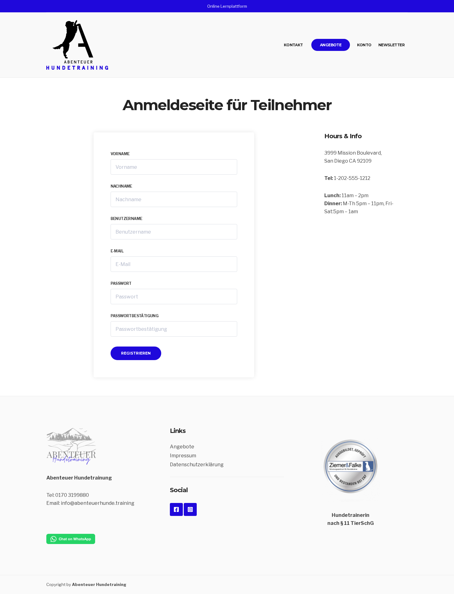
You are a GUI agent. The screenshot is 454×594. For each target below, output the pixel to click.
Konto (364, 45)
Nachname (121, 186)
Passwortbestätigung (135, 316)
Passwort (121, 283)
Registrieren (136, 353)
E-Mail (117, 251)
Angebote (330, 45)
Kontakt (293, 45)
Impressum (183, 456)
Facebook (176, 509)
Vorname (120, 154)
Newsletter (391, 45)
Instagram (190, 509)
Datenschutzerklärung (197, 464)
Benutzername (126, 218)
